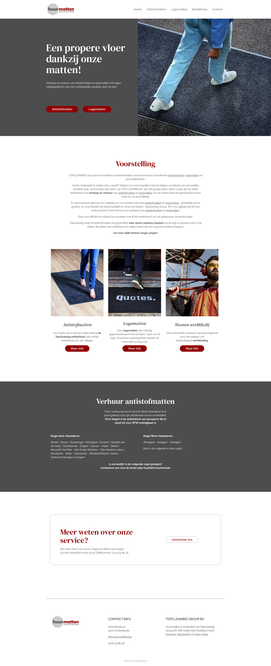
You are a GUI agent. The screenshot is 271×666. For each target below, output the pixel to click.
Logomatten (179, 9)
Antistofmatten (156, 9)
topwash (171, 634)
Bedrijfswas (199, 9)
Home (138, 9)
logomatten (192, 175)
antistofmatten (176, 175)
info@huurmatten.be (120, 636)
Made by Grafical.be (135, 660)
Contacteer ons (182, 539)
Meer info (77, 348)
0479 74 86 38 (116, 643)
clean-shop (201, 634)
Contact (217, 9)
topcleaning (184, 634)
